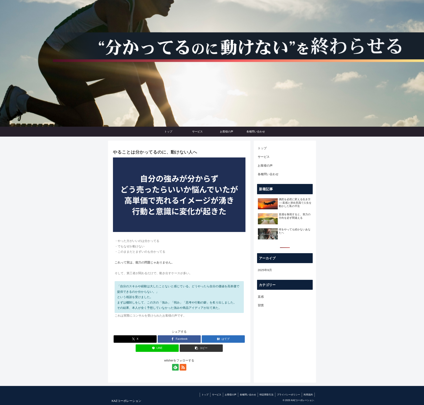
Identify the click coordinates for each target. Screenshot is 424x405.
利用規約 (308, 394)
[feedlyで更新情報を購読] (175, 367)
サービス (264, 156)
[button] (201, 348)
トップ (262, 148)
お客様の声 (265, 165)
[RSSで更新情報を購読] (183, 367)
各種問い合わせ (268, 174)
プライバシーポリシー (288, 394)
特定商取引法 (266, 394)
